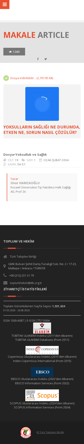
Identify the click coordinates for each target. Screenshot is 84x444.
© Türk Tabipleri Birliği (50, 432)
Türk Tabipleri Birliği (23, 256)
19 (16, 160)
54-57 (21, 164)
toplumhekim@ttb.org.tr (26, 283)
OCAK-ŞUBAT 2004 (56, 160)
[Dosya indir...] (42, 104)
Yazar (14, 179)
